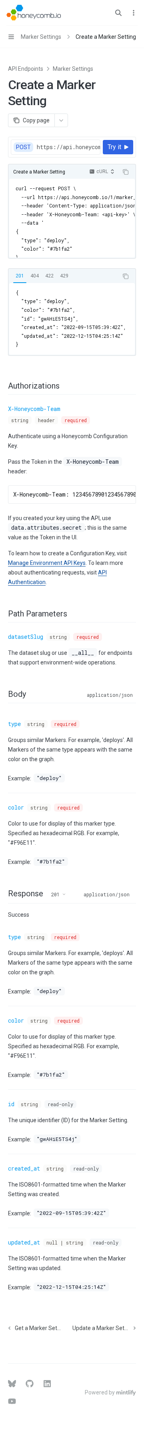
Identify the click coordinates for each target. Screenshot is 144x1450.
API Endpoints (25, 69)
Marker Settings (73, 69)
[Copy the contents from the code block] (125, 172)
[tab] (19, 276)
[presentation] (68, 147)
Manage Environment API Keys (47, 563)
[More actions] (134, 12)
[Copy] (93, 147)
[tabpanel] (72, 319)
